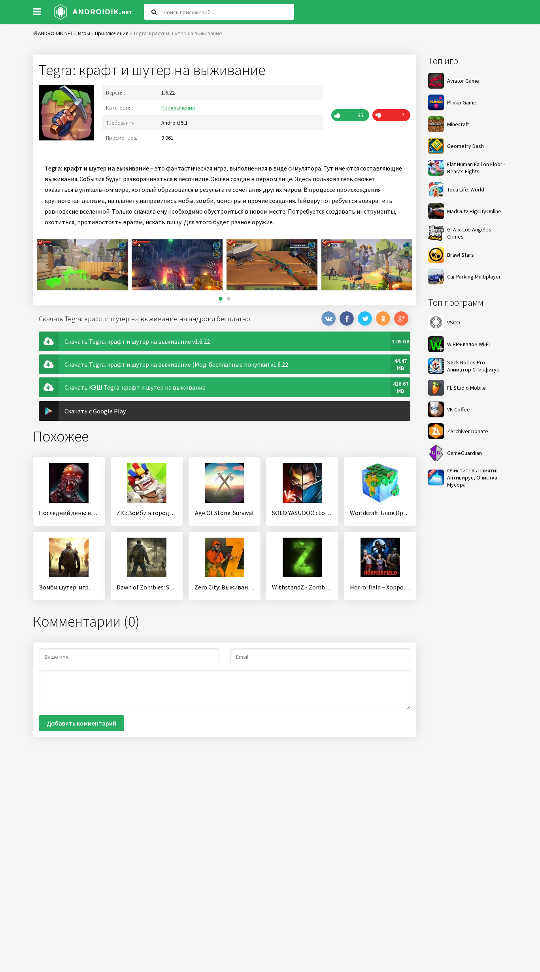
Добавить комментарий (81, 723)
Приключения (178, 107)
